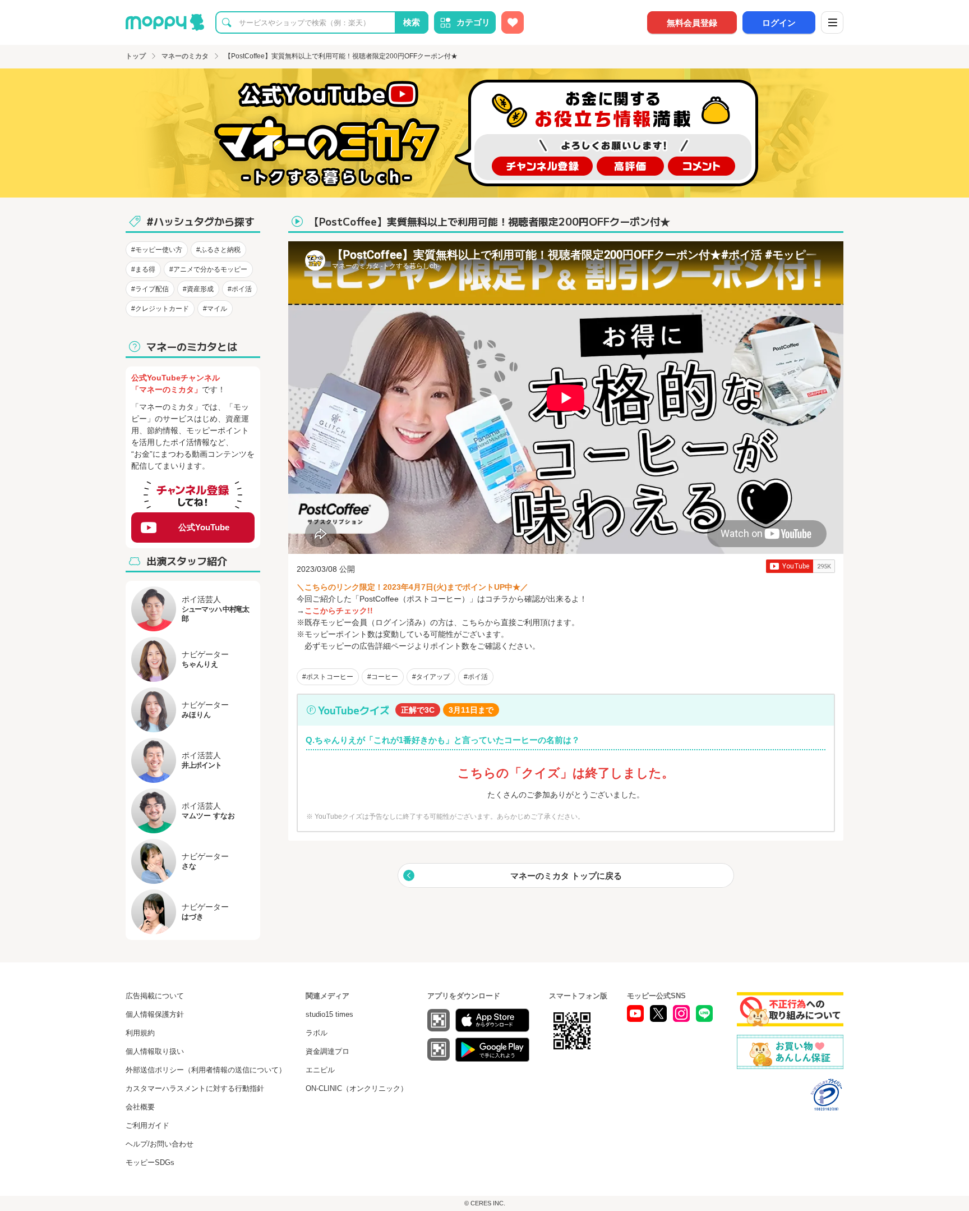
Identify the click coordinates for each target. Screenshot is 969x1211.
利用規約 (140, 1033)
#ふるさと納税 (218, 250)
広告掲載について (155, 996)
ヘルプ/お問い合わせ (159, 1144)
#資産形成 (198, 289)
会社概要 (140, 1107)
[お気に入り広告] (512, 22)
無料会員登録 (692, 22)
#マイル (215, 309)
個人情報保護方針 (155, 1014)
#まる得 (143, 269)
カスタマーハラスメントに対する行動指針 (195, 1088)
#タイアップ (431, 677)
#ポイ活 (476, 677)
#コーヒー (382, 677)
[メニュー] (832, 22)
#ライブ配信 (150, 289)
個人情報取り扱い (155, 1051)
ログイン (779, 22)
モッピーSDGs (150, 1162)
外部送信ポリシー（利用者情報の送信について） (206, 1070)
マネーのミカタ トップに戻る (566, 875)
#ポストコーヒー (327, 677)
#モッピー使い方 (156, 250)
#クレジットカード (160, 309)
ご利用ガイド (147, 1125)
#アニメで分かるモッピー (208, 269)
